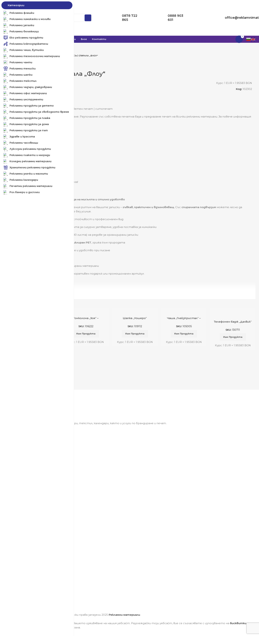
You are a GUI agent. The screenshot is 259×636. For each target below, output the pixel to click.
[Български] (248, 39)
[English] (253, 39)
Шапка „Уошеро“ (135, 318)
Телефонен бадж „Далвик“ (233, 321)
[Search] (88, 17)
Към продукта (85, 333)
